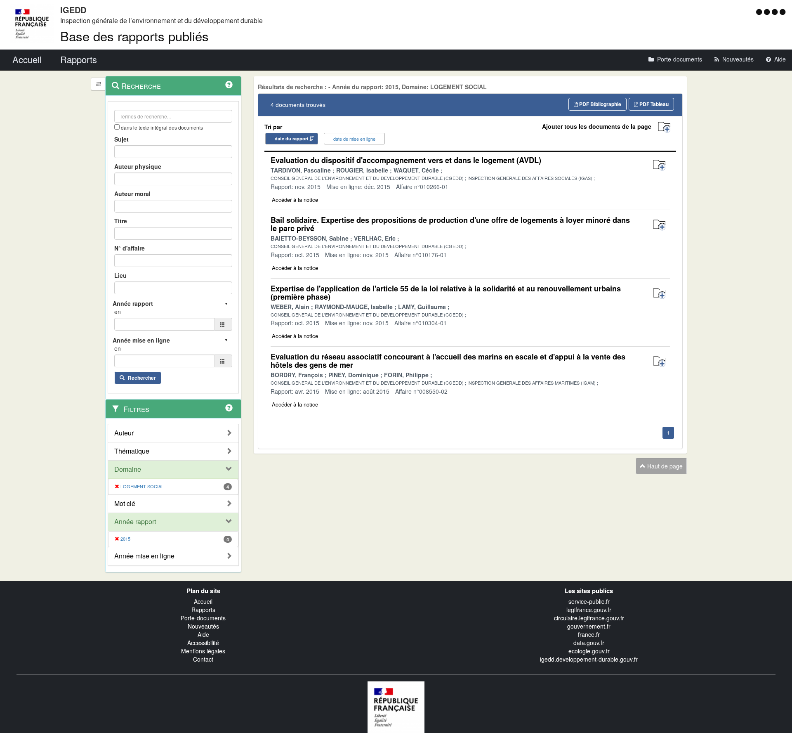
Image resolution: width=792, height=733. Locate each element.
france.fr (589, 634)
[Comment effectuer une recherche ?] (229, 84)
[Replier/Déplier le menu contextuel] (98, 84)
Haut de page (664, 466)
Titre (120, 221)
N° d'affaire (129, 248)
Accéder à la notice (295, 199)
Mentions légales (203, 651)
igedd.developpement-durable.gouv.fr (589, 659)
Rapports (203, 609)
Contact (203, 659)
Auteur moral (132, 193)
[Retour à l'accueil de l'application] (396, 706)
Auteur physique (137, 166)
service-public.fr (589, 601)
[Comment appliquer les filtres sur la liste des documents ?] (229, 407)
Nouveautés (203, 626)
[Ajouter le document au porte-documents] (659, 165)
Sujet (121, 139)
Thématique (131, 451)
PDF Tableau (653, 104)
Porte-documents (203, 618)
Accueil (203, 601)
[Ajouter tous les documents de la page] (664, 127)
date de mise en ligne (354, 138)
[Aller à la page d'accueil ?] (782, 12)
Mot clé (124, 503)
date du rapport (292, 138)
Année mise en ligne (144, 555)
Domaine (127, 469)
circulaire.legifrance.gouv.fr (589, 618)
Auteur (124, 432)
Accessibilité (203, 642)
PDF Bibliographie (599, 104)
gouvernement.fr (588, 626)
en (117, 311)
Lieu (120, 275)
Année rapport (135, 521)
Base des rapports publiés (134, 35)
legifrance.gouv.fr (588, 609)
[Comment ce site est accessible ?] (760, 12)
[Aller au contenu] (768, 12)
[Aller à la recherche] (776, 12)
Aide (203, 634)
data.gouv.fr (588, 642)
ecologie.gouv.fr (589, 651)
